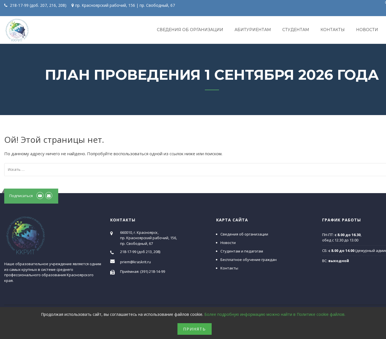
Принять (194, 329)
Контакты (332, 29)
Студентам (295, 29)
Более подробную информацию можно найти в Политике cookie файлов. (274, 314)
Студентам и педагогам (241, 251)
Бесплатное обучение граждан (248, 259)
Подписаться (21, 195)
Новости (367, 29)
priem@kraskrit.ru (135, 261)
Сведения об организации (190, 29)
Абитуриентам (253, 29)
